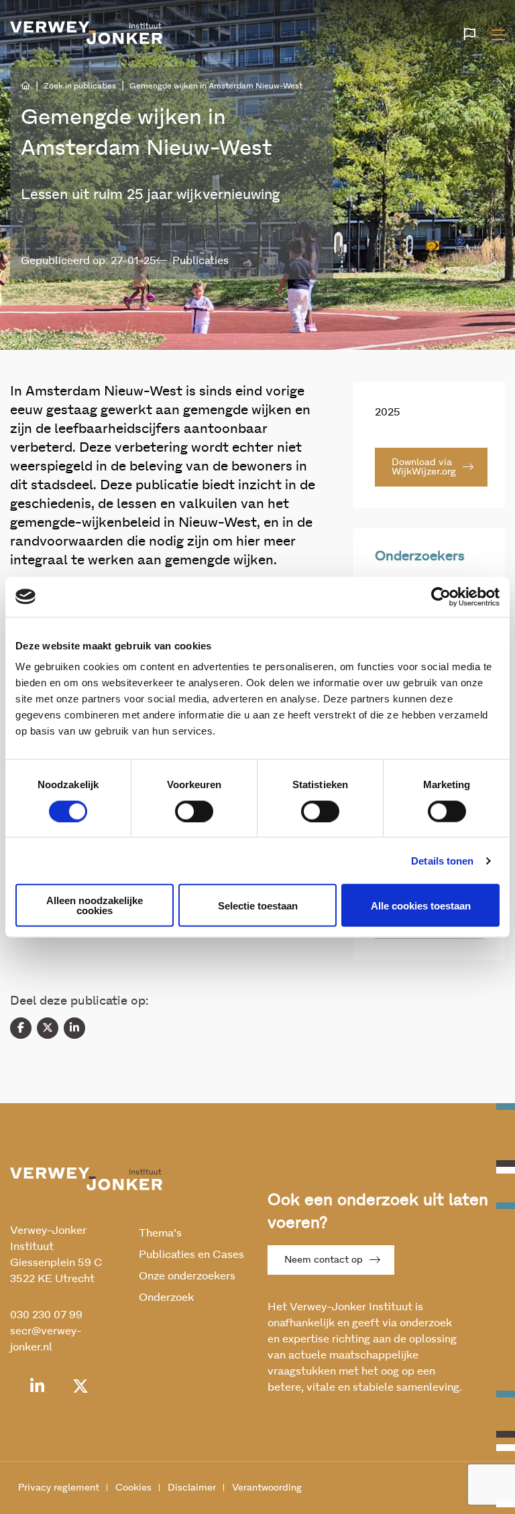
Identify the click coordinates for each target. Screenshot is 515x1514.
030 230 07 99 (46, 1315)
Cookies (133, 1488)
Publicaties (200, 260)
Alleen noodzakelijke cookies (94, 905)
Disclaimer (192, 1488)
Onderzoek (166, 1297)
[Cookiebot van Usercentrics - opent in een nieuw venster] (441, 596)
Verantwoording (267, 1488)
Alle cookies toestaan (421, 905)
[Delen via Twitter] (47, 1028)
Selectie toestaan (258, 905)
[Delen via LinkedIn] (74, 1028)
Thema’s (160, 1233)
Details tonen (442, 860)
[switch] (194, 811)
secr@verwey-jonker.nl (46, 1339)
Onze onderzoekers (187, 1276)
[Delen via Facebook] (21, 1028)
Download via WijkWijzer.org (424, 467)
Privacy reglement (58, 1488)
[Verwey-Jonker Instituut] (86, 32)
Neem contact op (323, 1260)
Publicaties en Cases (191, 1254)
